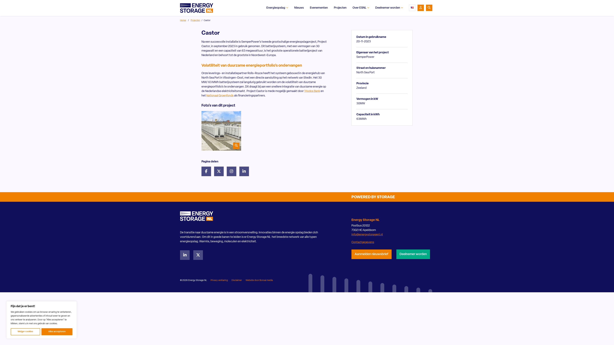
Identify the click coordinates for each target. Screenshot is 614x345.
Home (183, 20)
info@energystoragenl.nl (367, 234)
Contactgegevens (362, 242)
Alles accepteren (57, 331)
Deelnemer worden (413, 254)
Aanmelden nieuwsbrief (371, 254)
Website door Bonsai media (259, 280)
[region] (41, 320)
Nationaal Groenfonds (220, 95)
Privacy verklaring (219, 280)
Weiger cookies (25, 331)
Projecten (195, 20)
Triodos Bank (312, 91)
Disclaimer (237, 280)
